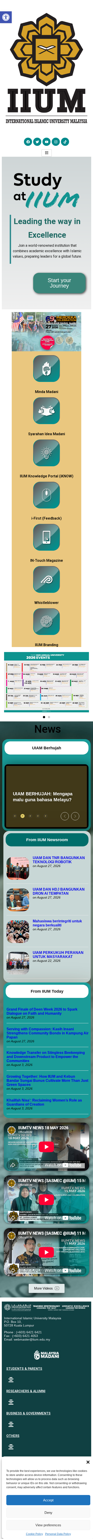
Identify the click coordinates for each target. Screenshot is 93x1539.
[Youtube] (46, 142)
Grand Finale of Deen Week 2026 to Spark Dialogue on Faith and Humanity (42, 1011)
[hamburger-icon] (47, 153)
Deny (48, 1513)
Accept (48, 1500)
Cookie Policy (34, 1534)
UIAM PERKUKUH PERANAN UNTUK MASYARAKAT (58, 955)
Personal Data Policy (58, 1534)
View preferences (48, 1525)
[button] (88, 1462)
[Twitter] (37, 142)
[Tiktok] (65, 142)
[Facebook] (28, 142)
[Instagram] (56, 142)
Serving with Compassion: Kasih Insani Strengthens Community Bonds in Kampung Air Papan (47, 1033)
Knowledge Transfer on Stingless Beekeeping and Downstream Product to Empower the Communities (46, 1057)
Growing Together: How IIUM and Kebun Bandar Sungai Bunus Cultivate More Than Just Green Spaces (47, 1081)
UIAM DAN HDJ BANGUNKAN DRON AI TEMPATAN (59, 891)
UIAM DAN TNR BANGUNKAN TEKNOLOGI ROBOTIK (59, 860)
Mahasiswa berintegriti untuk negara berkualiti (57, 923)
